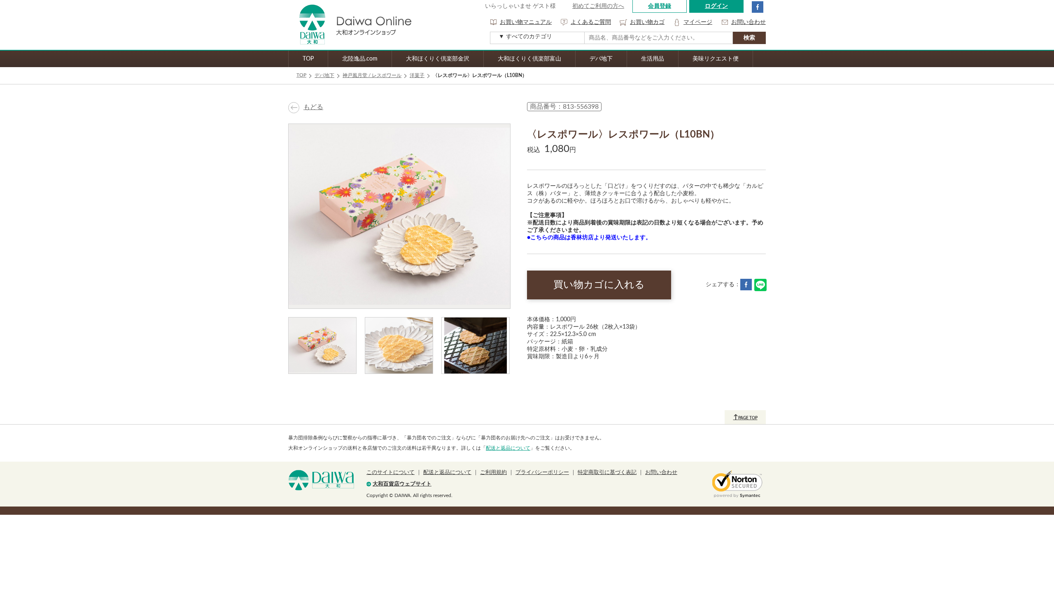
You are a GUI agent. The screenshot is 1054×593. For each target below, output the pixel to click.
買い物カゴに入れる (599, 285)
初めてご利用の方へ (598, 6)
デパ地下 (601, 59)
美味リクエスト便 (716, 59)
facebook (757, 7)
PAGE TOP (745, 417)
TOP (308, 59)
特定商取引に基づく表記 (607, 472)
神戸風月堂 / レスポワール (372, 75)
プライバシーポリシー (542, 472)
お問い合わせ (748, 22)
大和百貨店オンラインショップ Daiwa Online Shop (350, 25)
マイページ (697, 22)
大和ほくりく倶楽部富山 (529, 59)
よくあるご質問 (591, 22)
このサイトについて (390, 472)
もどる (313, 107)
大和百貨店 (321, 480)
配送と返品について (508, 448)
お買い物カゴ (647, 22)
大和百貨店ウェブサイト (402, 484)
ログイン (716, 6)
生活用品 (652, 59)
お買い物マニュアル (526, 22)
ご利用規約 (493, 472)
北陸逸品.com (360, 59)
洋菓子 (417, 75)
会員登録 (659, 6)
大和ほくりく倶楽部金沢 (437, 59)
